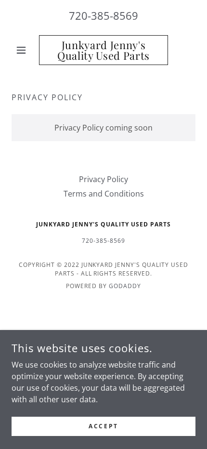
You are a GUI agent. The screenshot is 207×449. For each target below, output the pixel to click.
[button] (25, 50)
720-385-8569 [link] (103, 15)
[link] (103, 50)
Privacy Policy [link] (103, 179)
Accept (103, 426)
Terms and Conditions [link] (104, 193)
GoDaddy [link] (125, 286)
